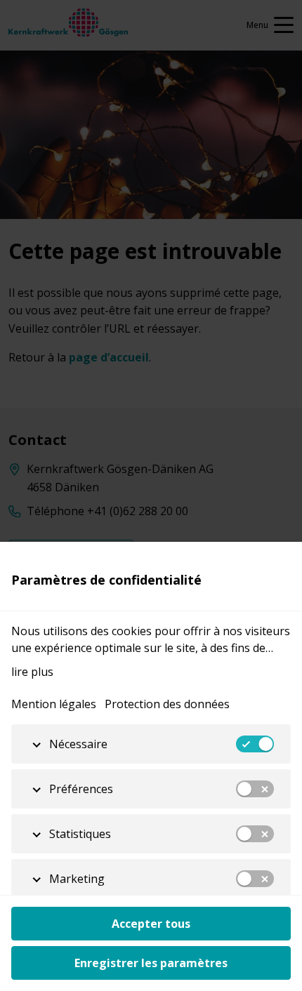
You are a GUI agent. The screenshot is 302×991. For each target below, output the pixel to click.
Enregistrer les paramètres (151, 963)
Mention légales (53, 704)
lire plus (32, 671)
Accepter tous (151, 923)
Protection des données (167, 704)
